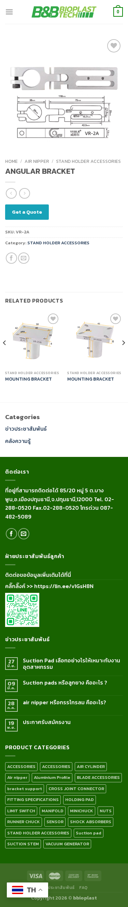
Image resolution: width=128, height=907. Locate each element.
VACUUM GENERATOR (67, 844)
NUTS (106, 811)
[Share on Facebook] (11, 258)
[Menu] (9, 11)
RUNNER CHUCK (23, 821)
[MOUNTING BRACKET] (33, 339)
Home (11, 161)
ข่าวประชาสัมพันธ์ (26, 429)
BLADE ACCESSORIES (98, 777)
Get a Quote (27, 212)
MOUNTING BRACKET (28, 379)
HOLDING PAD (79, 799)
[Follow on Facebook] (11, 533)
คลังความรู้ (18, 441)
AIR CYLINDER (91, 766)
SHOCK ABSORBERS (90, 821)
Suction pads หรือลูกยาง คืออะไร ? (65, 682)
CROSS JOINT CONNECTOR (76, 788)
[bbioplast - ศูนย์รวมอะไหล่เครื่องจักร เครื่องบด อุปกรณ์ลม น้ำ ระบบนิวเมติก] (64, 12)
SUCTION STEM (23, 844)
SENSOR (54, 821)
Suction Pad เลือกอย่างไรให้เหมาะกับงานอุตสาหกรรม (71, 663)
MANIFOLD (52, 811)
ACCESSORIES (21, 766)
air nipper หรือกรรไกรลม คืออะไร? (64, 702)
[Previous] (4, 356)
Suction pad (88, 833)
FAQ (83, 888)
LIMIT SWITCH (21, 811)
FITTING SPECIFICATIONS (33, 799)
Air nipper (37, 161)
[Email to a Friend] (23, 258)
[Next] (123, 356)
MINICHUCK (81, 811)
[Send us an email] (23, 533)
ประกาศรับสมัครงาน (47, 722)
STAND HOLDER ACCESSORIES (88, 161)
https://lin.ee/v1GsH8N (64, 586)
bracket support (24, 788)
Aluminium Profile (52, 777)
